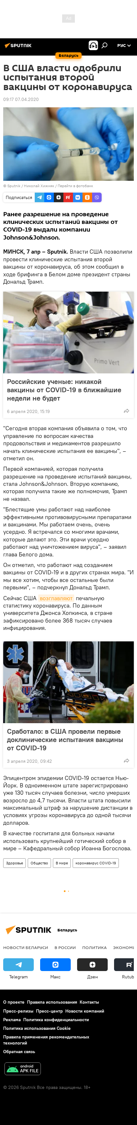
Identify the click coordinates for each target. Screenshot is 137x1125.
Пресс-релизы (18, 1011)
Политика (94, 947)
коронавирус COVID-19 (96, 863)
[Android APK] (22, 1069)
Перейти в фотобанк (75, 185)
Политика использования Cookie (37, 1028)
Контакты (89, 1002)
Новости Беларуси (25, 947)
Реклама (12, 1019)
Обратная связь (19, 1051)
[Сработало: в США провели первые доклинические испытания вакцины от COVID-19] (68, 682)
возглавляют (56, 598)
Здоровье (14, 863)
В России (65, 947)
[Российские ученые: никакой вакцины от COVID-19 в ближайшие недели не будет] (68, 332)
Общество (39, 863)
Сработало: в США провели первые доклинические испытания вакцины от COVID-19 (65, 739)
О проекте (14, 1002)
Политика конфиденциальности (56, 1019)
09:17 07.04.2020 (21, 99)
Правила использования (52, 1002)
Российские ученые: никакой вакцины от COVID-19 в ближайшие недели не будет (64, 389)
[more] (126, 410)
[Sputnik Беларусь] (19, 48)
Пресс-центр (49, 1011)
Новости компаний (84, 1011)
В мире (62, 863)
